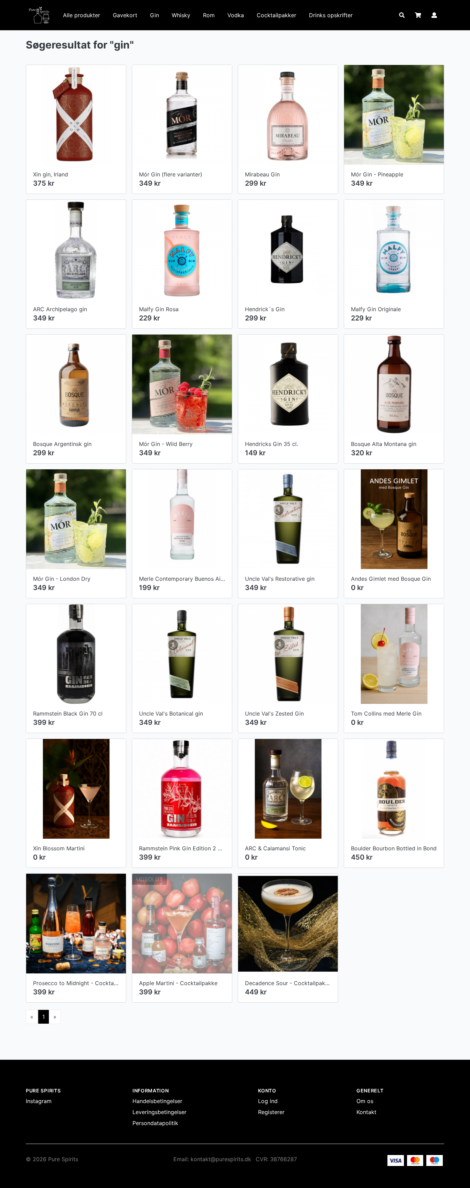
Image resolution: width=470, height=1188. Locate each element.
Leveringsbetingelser (159, 1112)
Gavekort (125, 15)
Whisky (181, 15)
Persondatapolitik (155, 1123)
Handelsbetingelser (157, 1101)
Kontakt (366, 1112)
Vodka (235, 15)
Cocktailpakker (276, 15)
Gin (154, 15)
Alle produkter (81, 15)
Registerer (271, 1112)
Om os (364, 1101)
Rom (209, 15)
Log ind (268, 1101)
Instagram (39, 1101)
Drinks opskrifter (331, 15)
